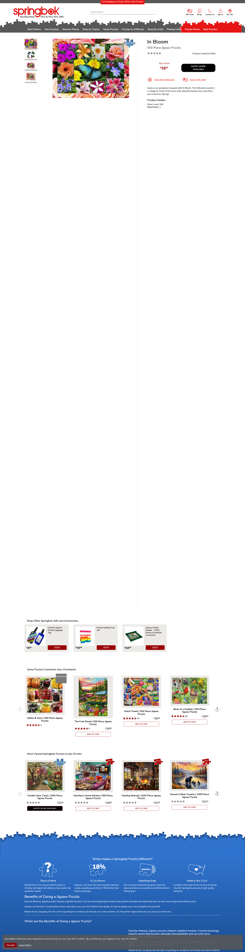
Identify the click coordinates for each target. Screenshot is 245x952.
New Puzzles (52, 29)
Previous (20, 708)
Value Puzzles (110, 29)
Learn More (25, 945)
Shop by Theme (91, 29)
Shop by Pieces (70, 29)
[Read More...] (153, 107)
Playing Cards (174, 29)
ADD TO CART (93, 734)
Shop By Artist (155, 29)
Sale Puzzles (210, 29)
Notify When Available (198, 68)
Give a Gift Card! (198, 79)
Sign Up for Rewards (164, 79)
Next (217, 708)
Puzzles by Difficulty (133, 29)
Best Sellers (34, 29)
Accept (10, 945)
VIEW (57, 647)
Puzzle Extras (192, 29)
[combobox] (122, 12)
